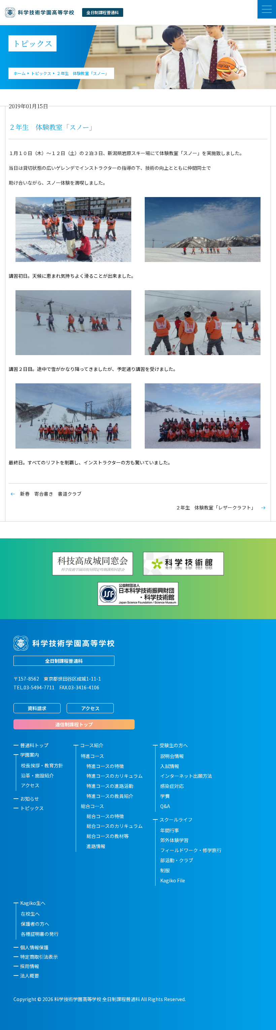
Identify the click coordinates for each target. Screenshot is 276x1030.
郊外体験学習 (174, 840)
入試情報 (169, 766)
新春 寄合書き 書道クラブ (50, 493)
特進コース (92, 756)
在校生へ (30, 913)
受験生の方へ (174, 745)
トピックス (32, 808)
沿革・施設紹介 (37, 775)
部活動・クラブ (176, 860)
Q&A (165, 806)
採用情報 (29, 966)
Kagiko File (172, 880)
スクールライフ (176, 819)
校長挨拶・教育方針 (42, 765)
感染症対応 (172, 786)
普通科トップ (34, 745)
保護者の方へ (35, 923)
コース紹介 (91, 745)
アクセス (90, 708)
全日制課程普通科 (64, 660)
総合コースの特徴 (105, 816)
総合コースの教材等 (108, 836)
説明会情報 (172, 756)
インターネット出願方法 (186, 775)
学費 (165, 796)
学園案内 (29, 754)
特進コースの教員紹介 (110, 796)
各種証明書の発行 (40, 933)
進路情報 (96, 846)
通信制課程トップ (74, 724)
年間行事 (169, 830)
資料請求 (37, 708)
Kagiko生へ (32, 903)
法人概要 (29, 975)
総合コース (92, 806)
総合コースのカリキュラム (115, 826)
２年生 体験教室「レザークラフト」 (216, 507)
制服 (165, 870)
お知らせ (29, 798)
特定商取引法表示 (39, 956)
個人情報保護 (34, 947)
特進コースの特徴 (105, 766)
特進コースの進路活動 (110, 786)
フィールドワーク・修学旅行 (190, 850)
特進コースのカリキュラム (115, 775)
